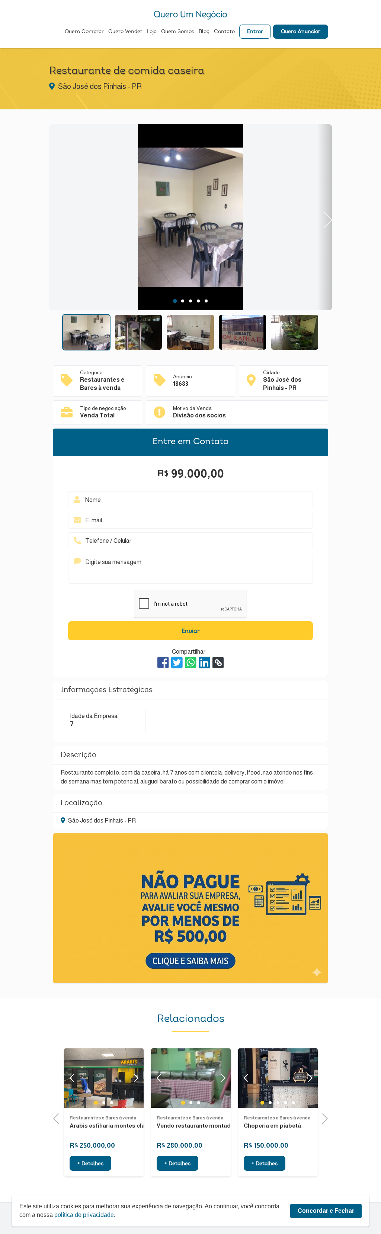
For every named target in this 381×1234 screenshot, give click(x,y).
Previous (56, 217)
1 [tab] (174, 301)
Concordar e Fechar (326, 1211)
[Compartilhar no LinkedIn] (204, 662)
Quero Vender (125, 32)
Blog (204, 32)
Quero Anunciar (300, 32)
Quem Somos (177, 32)
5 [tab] (206, 300)
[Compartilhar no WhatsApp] (190, 662)
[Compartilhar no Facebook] (163, 662)
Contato (224, 32)
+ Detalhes (90, 1164)
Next (325, 217)
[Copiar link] (218, 662)
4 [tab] (198, 300)
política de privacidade (84, 1215)
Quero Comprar (84, 32)
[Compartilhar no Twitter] (177, 662)
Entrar (255, 32)
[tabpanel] (190, 218)
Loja (152, 32)
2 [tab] (183, 300)
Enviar (191, 631)
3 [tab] (190, 300)
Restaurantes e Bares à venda (103, 1118)
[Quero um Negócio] (190, 15)
